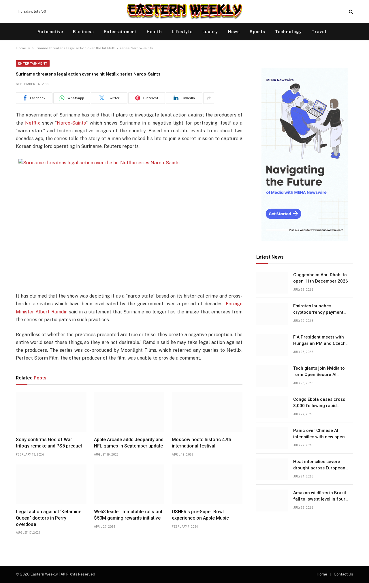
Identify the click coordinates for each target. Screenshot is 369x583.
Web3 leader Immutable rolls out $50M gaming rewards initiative (128, 515)
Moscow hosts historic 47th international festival (201, 443)
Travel (319, 31)
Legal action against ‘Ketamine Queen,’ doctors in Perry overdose (48, 518)
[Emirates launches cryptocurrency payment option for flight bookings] (272, 314)
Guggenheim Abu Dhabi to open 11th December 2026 (320, 278)
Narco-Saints (71, 123)
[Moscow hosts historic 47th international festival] (207, 412)
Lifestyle (182, 31)
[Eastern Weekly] (184, 11)
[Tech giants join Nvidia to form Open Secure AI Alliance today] (272, 376)
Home (21, 48)
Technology (288, 31)
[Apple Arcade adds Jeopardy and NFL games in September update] (129, 412)
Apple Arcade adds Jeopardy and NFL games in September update (128, 443)
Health (154, 31)
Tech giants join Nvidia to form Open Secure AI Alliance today (319, 372)
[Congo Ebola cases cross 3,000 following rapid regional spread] (272, 407)
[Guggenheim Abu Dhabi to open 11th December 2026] (272, 283)
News (234, 31)
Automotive (50, 31)
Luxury (210, 31)
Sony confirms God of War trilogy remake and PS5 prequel (49, 443)
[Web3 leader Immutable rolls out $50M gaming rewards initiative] (129, 484)
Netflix (32, 123)
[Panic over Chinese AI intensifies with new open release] (272, 438)
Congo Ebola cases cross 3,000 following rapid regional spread (319, 403)
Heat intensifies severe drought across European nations (319, 465)
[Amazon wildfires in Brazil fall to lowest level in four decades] (272, 500)
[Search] (350, 11)
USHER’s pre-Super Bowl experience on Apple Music (200, 515)
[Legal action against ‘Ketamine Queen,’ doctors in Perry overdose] (51, 484)
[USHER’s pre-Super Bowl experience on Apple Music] (207, 484)
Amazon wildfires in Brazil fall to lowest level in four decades (319, 496)
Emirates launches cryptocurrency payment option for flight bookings (319, 310)
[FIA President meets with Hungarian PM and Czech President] (272, 345)
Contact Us (343, 574)
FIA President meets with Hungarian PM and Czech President (319, 341)
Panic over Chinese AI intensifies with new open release (319, 434)
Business (83, 31)
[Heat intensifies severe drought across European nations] (272, 469)
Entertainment (120, 31)
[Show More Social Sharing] (208, 98)
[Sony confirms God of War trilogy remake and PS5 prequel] (51, 412)
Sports (257, 31)
